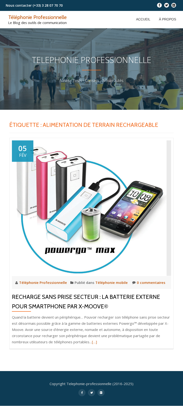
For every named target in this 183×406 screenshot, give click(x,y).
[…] (94, 341)
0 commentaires (151, 282)
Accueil (143, 19)
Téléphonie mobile (111, 282)
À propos (167, 19)
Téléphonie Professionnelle (37, 17)
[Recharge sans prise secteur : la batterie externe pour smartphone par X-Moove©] (89, 207)
